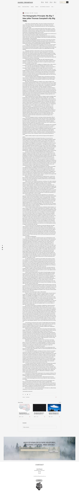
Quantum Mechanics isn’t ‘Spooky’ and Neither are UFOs (54, 413)
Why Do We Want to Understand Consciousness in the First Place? (24, 413)
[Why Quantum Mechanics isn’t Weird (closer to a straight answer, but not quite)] (39, 407)
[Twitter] (2, 247)
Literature (32, 6)
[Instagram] (2, 249)
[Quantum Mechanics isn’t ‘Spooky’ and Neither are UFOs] (54, 407)
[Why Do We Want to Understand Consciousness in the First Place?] (24, 407)
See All (60, 402)
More (52, 6)
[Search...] (67, 2)
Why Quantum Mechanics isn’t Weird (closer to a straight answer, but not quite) (39, 413)
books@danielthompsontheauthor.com (40, 476)
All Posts (19, 6)
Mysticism (36, 6)
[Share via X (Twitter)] (25, 394)
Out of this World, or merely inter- (45, 6)
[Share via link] (29, 394)
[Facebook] (2, 245)
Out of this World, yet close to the (27, 391)
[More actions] (55, 13)
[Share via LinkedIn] (27, 394)
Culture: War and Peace (25, 6)
